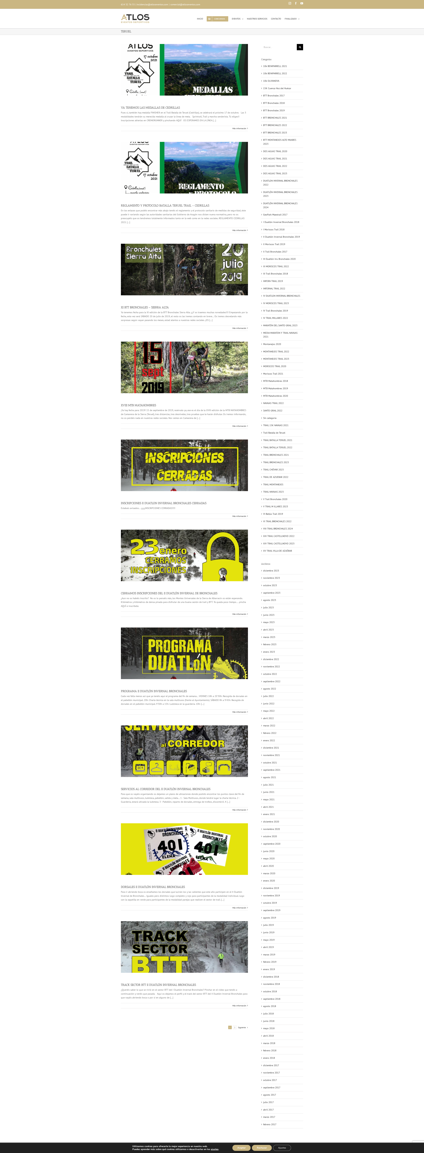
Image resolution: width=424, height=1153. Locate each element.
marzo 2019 (269, 954)
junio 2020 (268, 851)
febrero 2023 (269, 644)
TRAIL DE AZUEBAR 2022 (275, 477)
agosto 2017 (269, 1094)
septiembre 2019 (271, 910)
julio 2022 (268, 696)
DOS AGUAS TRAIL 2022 (275, 166)
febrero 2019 (269, 961)
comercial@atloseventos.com (185, 4)
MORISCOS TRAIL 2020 (274, 366)
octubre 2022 (270, 673)
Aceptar (241, 1147)
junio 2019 (268, 932)
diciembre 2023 (271, 570)
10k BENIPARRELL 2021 (275, 66)
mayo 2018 (269, 1028)
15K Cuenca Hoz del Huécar (277, 88)
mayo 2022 (269, 710)
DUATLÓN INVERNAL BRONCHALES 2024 (280, 205)
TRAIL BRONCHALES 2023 (276, 462)
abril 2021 (268, 806)
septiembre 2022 (271, 681)
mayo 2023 (269, 622)
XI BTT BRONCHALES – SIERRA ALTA (145, 307)
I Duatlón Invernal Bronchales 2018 (281, 222)
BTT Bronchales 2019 (274, 110)
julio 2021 (268, 784)
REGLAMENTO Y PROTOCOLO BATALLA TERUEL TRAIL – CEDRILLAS (165, 205)
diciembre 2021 (271, 747)
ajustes (214, 1149)
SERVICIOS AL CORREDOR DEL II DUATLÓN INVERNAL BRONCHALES (165, 789)
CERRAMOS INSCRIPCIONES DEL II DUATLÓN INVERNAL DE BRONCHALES (169, 593)
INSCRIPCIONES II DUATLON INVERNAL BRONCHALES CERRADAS (163, 503)
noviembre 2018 (271, 984)
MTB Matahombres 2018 (275, 380)
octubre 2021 (270, 762)
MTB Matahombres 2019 (275, 388)
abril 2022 (268, 718)
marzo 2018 (269, 1043)
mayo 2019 (269, 939)
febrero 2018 (269, 1050)
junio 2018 (268, 1021)
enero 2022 (269, 740)
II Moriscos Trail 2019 (274, 244)
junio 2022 (268, 703)
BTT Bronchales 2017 (274, 95)
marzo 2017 (269, 1116)
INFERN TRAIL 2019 (273, 281)
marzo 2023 (269, 637)
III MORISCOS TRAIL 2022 (276, 266)
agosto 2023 (269, 600)
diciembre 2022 (271, 659)
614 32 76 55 (128, 4)
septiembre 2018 (271, 998)
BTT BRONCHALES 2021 (275, 117)
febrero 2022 (269, 733)
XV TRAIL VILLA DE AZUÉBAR (277, 550)
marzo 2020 (269, 873)
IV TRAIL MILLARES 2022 (275, 317)
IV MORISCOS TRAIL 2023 (276, 303)
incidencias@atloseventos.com (152, 4)
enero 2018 (269, 1057)
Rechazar (262, 1147)
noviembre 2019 (271, 895)
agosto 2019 (269, 917)
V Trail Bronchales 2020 (275, 499)
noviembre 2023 (271, 577)
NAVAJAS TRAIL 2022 (273, 403)
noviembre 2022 (271, 666)
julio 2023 (268, 607)
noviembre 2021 (271, 755)
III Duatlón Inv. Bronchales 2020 (279, 258)
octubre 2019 (270, 902)
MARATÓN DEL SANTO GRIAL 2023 (280, 325)
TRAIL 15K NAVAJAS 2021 (276, 425)
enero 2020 (269, 880)
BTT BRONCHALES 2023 (275, 132)
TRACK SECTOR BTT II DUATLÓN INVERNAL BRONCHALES (158, 985)
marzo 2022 (269, 725)
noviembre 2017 (271, 1072)
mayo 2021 (269, 799)
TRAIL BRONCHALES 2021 (276, 454)
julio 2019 (268, 924)
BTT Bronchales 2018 (274, 103)
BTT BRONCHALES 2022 (275, 125)
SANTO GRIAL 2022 (272, 410)
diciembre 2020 (271, 821)
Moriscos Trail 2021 (273, 373)
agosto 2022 (269, 688)
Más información (239, 128)
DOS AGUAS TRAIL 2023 (275, 173)
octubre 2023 (270, 585)
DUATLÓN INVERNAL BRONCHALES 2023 (280, 194)
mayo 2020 (269, 858)
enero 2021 (269, 814)
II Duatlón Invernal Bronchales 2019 (281, 236)
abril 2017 (268, 1109)
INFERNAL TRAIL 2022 (274, 288)
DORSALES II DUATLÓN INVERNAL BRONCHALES (153, 887)
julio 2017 (268, 1102)
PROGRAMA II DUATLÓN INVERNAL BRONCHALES (154, 691)
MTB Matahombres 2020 (275, 395)
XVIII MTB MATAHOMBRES (138, 405)
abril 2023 (268, 629)
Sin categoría (269, 418)
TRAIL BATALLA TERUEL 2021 (277, 440)
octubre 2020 (270, 836)
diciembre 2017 (271, 1065)
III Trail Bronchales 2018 (275, 273)
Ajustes (282, 1147)
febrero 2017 (269, 1124)
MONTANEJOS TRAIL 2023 (276, 358)
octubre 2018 (270, 991)
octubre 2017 (270, 1080)
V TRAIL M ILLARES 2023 (275, 506)
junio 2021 (268, 792)
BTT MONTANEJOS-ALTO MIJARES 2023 (279, 141)
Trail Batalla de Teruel (274, 432)
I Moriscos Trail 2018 (274, 229)
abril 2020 (268, 865)
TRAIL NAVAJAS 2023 (273, 491)
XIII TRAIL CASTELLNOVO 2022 (278, 536)
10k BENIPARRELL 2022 (275, 73)
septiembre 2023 (271, 592)
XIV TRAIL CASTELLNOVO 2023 (278, 543)
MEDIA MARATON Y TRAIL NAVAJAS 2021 (280, 334)
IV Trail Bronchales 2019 (275, 310)
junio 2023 (268, 614)
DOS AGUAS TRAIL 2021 (275, 158)
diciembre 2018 (271, 976)
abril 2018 (268, 1035)
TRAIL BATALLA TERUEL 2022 (277, 447)
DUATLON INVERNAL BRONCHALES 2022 (280, 182)
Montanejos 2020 (272, 344)
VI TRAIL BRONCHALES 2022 (277, 521)
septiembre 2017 (271, 1087)
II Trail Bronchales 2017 (275, 251)
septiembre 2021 (271, 769)
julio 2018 (268, 1013)
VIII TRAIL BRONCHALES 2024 (278, 528)
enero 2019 (269, 969)
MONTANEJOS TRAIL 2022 (276, 351)
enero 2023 (269, 651)
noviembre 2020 (271, 829)
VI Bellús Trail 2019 (273, 513)
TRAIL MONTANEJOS (273, 484)
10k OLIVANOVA (271, 80)
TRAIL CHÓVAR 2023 (273, 469)
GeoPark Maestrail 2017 (275, 214)
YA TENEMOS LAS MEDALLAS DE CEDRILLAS (150, 107)
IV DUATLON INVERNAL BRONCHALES (281, 295)
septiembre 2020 (271, 843)
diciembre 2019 (271, 888)
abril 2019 (268, 947)
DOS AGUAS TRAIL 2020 (275, 151)
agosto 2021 (269, 777)
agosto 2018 (269, 1006)
